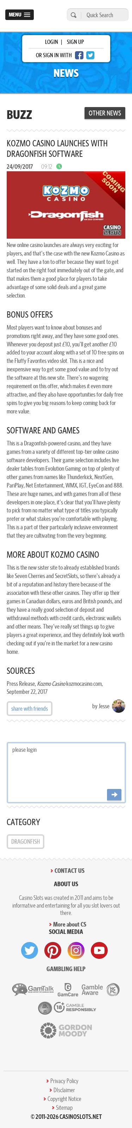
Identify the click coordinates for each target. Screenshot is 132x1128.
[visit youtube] (99, 950)
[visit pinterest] (52, 950)
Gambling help (66, 969)
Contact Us (69, 870)
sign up (75, 41)
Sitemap (64, 1107)
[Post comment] (114, 795)
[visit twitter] (29, 950)
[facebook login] (79, 55)
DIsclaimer (64, 1090)
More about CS (69, 924)
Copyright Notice (64, 1098)
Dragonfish (25, 841)
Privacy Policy (64, 1080)
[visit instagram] (76, 950)
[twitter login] (90, 55)
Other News (105, 113)
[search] (72, 15)
